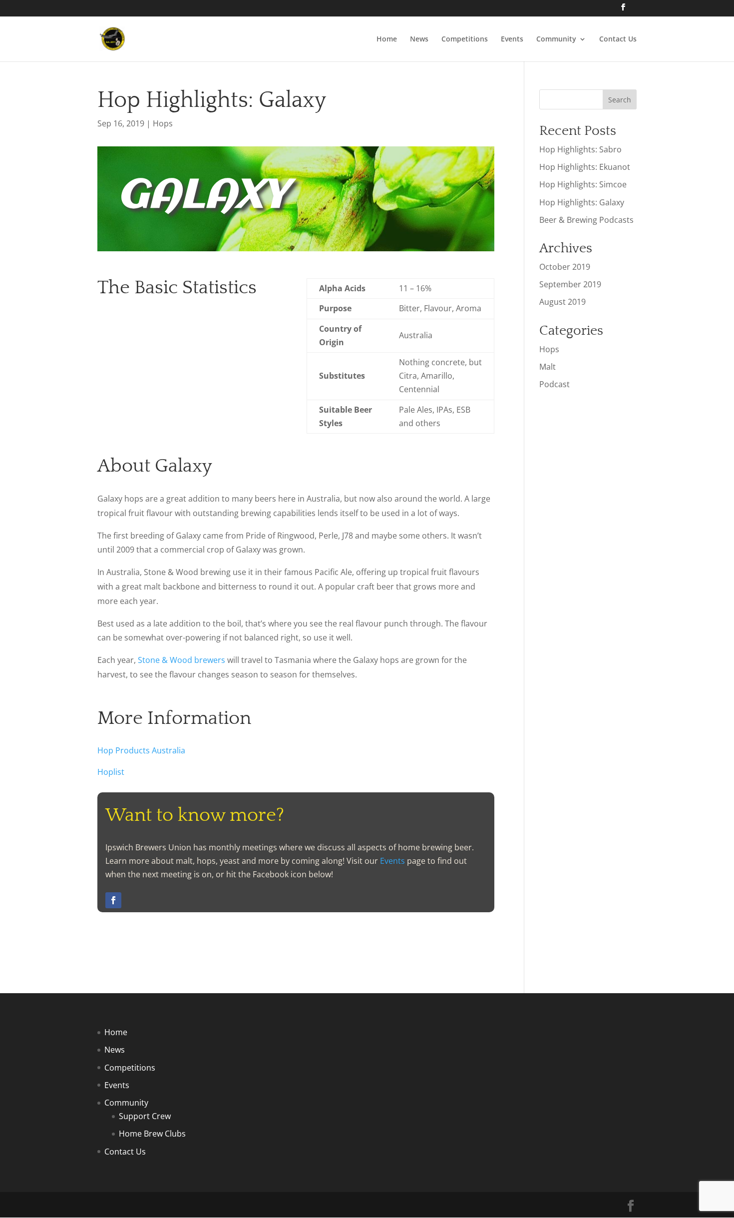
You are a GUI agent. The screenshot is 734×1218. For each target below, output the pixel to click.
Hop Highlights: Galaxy (581, 202)
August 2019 (562, 301)
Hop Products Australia (141, 750)
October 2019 (564, 266)
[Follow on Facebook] (113, 900)
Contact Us (618, 39)
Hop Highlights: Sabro (580, 149)
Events (512, 39)
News (419, 39)
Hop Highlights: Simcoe (583, 184)
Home (386, 39)
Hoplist (110, 771)
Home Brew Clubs (152, 1133)
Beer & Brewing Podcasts (586, 219)
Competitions (464, 39)
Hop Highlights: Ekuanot (584, 166)
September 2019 (570, 284)
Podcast (554, 384)
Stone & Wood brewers (181, 659)
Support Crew (145, 1116)
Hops (163, 123)
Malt (547, 366)
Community (556, 39)
